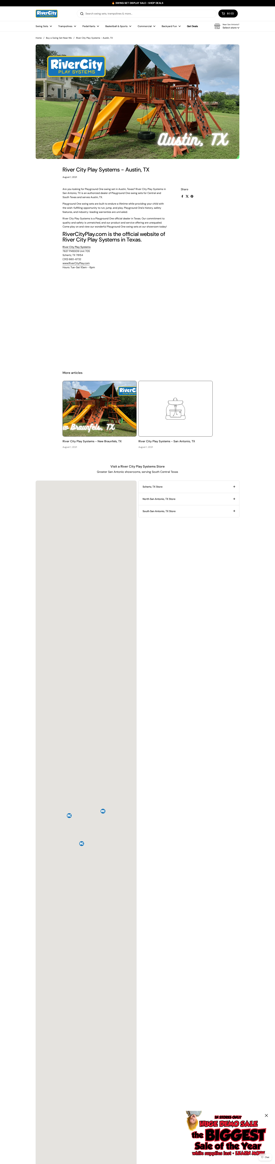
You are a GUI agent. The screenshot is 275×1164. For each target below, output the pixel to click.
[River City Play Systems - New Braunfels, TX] (100, 409)
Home (39, 37)
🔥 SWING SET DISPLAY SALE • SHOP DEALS (137, 3)
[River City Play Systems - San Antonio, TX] (175, 409)
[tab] (189, 487)
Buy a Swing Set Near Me (59, 37)
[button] (228, 13)
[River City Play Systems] (47, 14)
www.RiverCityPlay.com (76, 263)
